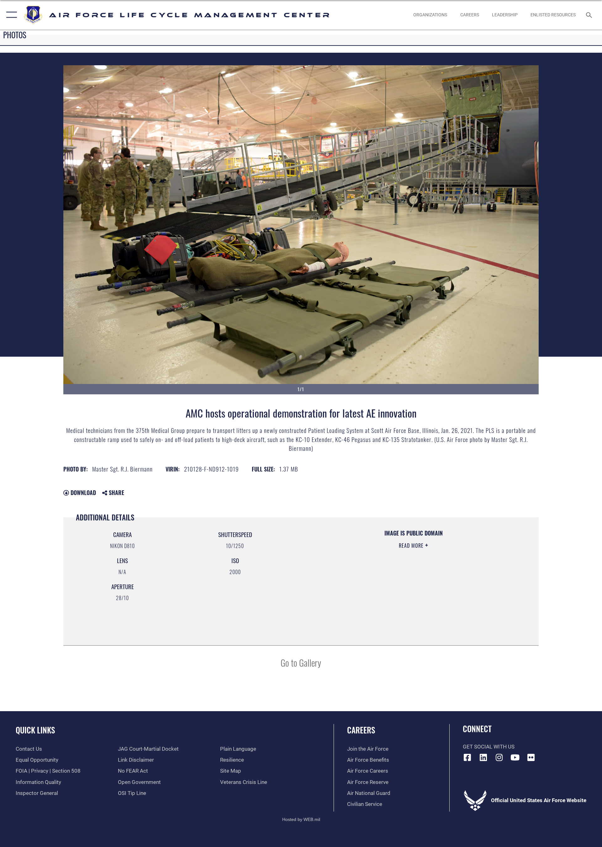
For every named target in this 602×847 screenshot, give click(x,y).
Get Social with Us (489, 747)
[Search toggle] (589, 15)
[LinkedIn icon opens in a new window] (483, 757)
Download (82, 492)
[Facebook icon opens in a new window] (467, 757)
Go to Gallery (301, 662)
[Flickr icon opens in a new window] (531, 757)
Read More (412, 545)
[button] (10, 15)
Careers (361, 730)
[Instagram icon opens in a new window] (499, 757)
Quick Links (35, 730)
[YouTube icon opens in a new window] (515, 757)
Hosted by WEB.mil (301, 819)
